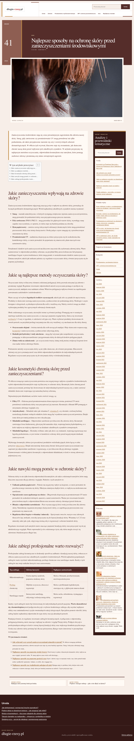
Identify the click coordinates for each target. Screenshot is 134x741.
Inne (99, 13)
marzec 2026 (100, 291)
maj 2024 (99, 329)
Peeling (12, 585)
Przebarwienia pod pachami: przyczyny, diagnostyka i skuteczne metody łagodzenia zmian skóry (107, 602)
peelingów (12, 319)
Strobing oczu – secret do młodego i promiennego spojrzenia (24, 719)
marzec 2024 (100, 332)
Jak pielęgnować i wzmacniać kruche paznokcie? (20, 708)
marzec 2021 (100, 428)
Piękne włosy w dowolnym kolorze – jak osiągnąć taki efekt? (24, 711)
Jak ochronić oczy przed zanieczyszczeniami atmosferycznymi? (37, 642)
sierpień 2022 (100, 370)
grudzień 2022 (100, 356)
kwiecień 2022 (100, 384)
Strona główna (127, 735)
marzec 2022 (100, 387)
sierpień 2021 (100, 411)
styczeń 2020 (100, 477)
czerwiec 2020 (100, 459)
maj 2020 (99, 463)
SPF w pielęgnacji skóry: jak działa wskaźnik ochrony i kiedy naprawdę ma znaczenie (108, 237)
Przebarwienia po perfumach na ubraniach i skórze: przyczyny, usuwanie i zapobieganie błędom (109, 223)
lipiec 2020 (99, 456)
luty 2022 (99, 391)
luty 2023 (99, 349)
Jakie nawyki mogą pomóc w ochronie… (24, 176)
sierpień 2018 (100, 484)
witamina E (54, 411)
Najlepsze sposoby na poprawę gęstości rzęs (29, 658)
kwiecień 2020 (100, 466)
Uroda (43, 13)
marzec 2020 (100, 470)
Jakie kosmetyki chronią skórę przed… (24, 173)
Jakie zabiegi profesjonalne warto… (22, 179)
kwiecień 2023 (100, 342)
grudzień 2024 (100, 318)
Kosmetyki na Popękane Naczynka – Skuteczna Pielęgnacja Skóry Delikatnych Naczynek (109, 166)
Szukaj (125, 6)
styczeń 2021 (100, 435)
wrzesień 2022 (100, 366)
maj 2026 (99, 284)
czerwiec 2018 (100, 491)
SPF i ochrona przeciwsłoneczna (87, 13)
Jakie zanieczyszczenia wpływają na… (23, 168)
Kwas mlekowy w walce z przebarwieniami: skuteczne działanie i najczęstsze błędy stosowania (109, 208)
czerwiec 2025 (100, 308)
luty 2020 (99, 473)
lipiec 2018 (99, 487)
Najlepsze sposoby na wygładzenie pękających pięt (32, 665)
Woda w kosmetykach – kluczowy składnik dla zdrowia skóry (24, 713)
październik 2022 (101, 363)
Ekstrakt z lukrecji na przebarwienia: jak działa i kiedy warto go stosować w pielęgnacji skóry (108, 215)
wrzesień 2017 (100, 501)
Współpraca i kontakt (109, 13)
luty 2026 (99, 294)
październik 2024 (101, 322)
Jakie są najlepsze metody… (20, 171)
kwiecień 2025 (100, 315)
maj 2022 (99, 380)
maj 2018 (99, 494)
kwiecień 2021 (100, 425)
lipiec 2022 (99, 373)
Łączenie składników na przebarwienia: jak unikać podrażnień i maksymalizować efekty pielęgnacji (107, 536)
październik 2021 (101, 404)
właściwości (20, 445)
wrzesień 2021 (100, 408)
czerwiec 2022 (100, 377)
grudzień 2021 (100, 397)
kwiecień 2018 (100, 497)
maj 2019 (99, 480)
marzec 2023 (100, 346)
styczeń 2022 (100, 394)
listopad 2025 (100, 301)
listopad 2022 (100, 359)
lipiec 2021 (99, 415)
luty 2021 (99, 432)
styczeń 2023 (100, 353)
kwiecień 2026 (100, 287)
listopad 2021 (100, 401)
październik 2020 (101, 446)
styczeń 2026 (100, 297)
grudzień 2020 (100, 439)
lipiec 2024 (99, 325)
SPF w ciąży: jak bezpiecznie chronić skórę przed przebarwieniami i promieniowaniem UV (107, 230)
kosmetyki (16, 331)
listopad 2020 (100, 442)
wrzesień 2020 (100, 449)
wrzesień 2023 (100, 339)
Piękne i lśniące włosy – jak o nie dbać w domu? (88, 683)
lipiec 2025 (99, 304)
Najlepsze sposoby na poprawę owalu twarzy (29, 652)
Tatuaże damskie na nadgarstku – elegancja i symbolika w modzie (26, 716)
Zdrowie (50, 13)
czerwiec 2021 (100, 418)
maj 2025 (99, 311)
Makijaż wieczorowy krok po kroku (24, 683)
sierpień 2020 (100, 453)
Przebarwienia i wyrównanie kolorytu (65, 13)
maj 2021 (99, 422)
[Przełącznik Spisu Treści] (37, 165)
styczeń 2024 (100, 335)
